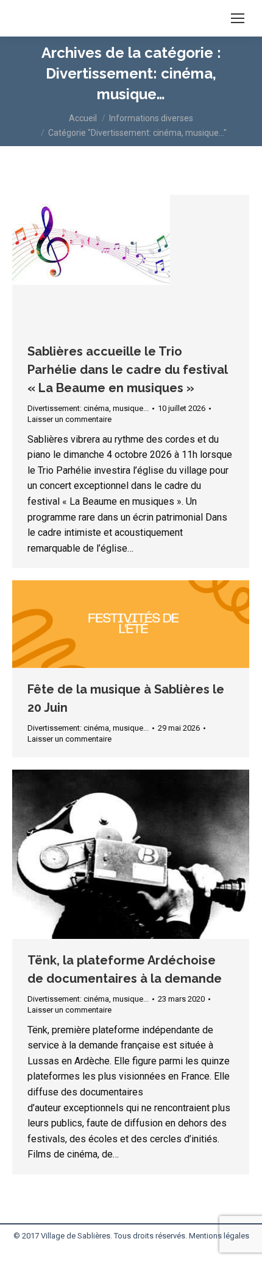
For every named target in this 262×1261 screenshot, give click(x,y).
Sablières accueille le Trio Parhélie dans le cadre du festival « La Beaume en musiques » (127, 369)
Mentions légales (219, 1235)
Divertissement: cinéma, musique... (88, 408)
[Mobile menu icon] (237, 18)
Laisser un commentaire (69, 419)
